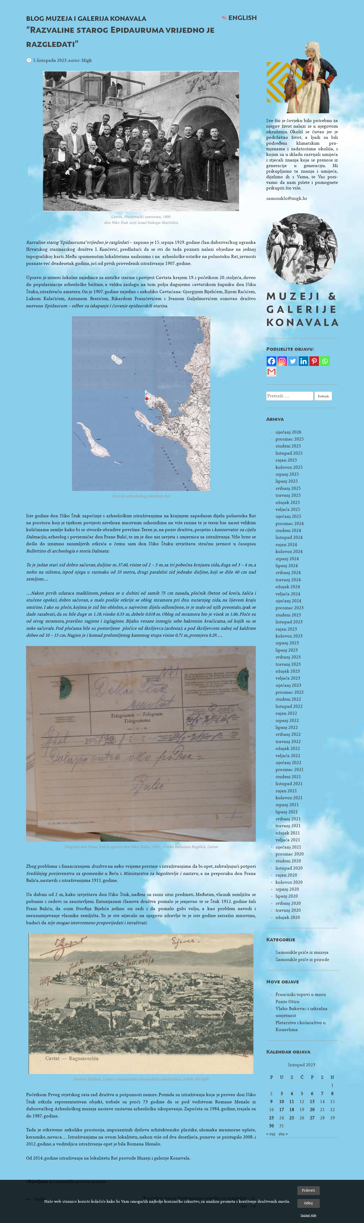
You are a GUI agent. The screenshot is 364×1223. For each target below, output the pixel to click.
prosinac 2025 (290, 439)
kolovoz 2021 (289, 798)
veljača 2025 (288, 509)
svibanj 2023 (288, 657)
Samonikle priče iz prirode (302, 959)
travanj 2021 (288, 826)
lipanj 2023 (287, 650)
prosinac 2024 (290, 523)
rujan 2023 (286, 629)
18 (291, 1109)
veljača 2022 (288, 755)
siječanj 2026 (288, 432)
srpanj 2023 (287, 643)
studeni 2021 (288, 777)
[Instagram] (282, 361)
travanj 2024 (288, 580)
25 (291, 1118)
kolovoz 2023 (289, 636)
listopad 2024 (289, 537)
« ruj (270, 1134)
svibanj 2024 (288, 572)
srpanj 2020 (287, 889)
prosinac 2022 (290, 692)
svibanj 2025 (288, 488)
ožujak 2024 (288, 587)
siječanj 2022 (288, 762)
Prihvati (308, 1190)
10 (281, 1101)
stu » (283, 1134)
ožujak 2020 (288, 917)
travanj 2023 (288, 664)
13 (312, 1101)
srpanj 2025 (287, 474)
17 (281, 1109)
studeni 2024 (288, 530)
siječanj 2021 (288, 847)
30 (271, 1126)
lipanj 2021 (287, 812)
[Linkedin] (303, 361)
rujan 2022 (286, 713)
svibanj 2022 (288, 734)
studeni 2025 (288, 446)
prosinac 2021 (290, 769)
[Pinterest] (314, 361)
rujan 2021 (286, 791)
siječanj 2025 (288, 516)
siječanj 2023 (288, 685)
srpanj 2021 (287, 805)
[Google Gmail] (271, 372)
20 (312, 1109)
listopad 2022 (289, 706)
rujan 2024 (286, 544)
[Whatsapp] (325, 361)
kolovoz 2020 (289, 882)
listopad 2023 (289, 622)
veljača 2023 (288, 678)
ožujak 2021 (288, 833)
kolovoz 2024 (289, 551)
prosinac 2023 (290, 608)
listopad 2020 (289, 868)
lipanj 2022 (287, 727)
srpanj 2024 (287, 559)
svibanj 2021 (288, 819)
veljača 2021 (288, 840)
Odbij (308, 1203)
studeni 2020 (288, 861)
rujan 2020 (286, 875)
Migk (87, 60)
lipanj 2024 (287, 565)
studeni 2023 (288, 615)
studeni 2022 (288, 699)
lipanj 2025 (287, 481)
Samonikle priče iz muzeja (302, 952)
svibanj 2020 (288, 903)
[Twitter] (293, 361)
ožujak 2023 (288, 671)
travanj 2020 (288, 910)
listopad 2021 (289, 783)
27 (312, 1118)
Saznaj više (308, 1215)
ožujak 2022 (288, 748)
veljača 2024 (288, 594)
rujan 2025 (286, 460)
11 (291, 1101)
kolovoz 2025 (289, 467)
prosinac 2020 (290, 854)
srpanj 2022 (287, 720)
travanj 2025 (288, 495)
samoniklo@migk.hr (286, 198)
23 (271, 1118)
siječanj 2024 (288, 601)
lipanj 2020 (287, 896)
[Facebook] (271, 361)
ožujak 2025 (288, 502)
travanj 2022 (288, 741)
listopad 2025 (289, 453)
